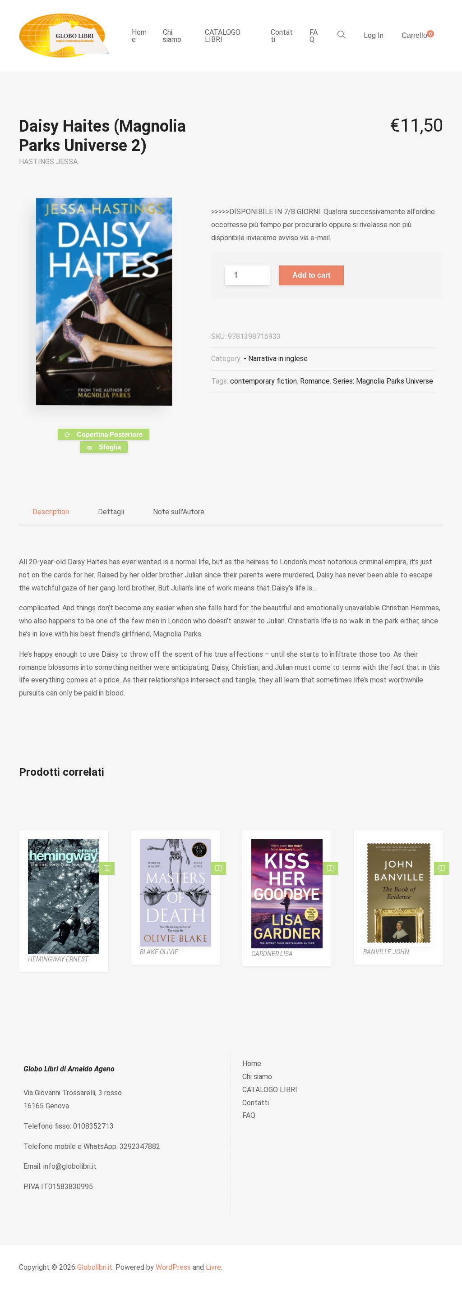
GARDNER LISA (272, 953)
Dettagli (111, 512)
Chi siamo (172, 36)
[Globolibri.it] (64, 36)
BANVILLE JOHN (386, 952)
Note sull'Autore (178, 512)
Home (139, 36)
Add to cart (311, 275)
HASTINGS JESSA (48, 161)
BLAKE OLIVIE (159, 952)
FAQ (314, 36)
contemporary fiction (263, 381)
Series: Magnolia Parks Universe (383, 381)
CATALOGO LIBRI (222, 36)
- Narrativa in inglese (276, 358)
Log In (373, 35)
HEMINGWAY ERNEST (58, 959)
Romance (315, 381)
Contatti (282, 36)
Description (50, 512)
